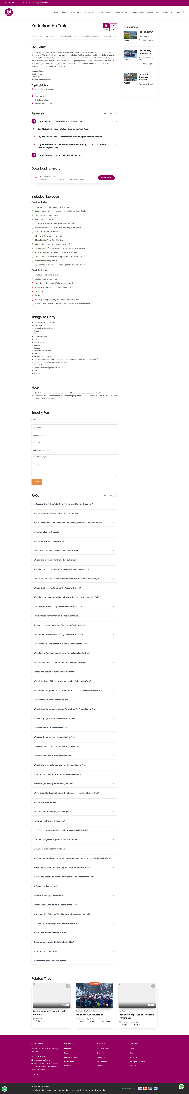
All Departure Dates (137, 1061)
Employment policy (99, 1090)
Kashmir (147, 36)
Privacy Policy (51, 1090)
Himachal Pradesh (146, 58)
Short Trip (101, 1053)
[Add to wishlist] (68, 986)
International (102, 1061)
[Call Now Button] (4, 1089)
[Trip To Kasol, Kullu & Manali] (130, 51)
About (63, 12)
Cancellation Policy (38, 1090)
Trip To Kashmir (146, 32)
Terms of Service (76, 1090)
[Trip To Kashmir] (130, 32)
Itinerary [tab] (52, 36)
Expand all (108, 113)
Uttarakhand (148, 84)
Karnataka (68, 1066)
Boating (79, 1011)
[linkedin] (13, 3)
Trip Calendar (89, 12)
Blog (157, 12)
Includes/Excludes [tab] (92, 36)
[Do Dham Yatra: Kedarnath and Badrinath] (51, 995)
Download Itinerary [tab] (70, 36)
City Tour (87, 1011)
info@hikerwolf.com (42, 2)
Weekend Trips (103, 1048)
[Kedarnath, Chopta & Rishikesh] (130, 74)
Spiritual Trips (102, 1066)
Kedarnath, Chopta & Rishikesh (144, 77)
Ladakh (150, 12)
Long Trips (101, 1057)
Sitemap (87, 1090)
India (141, 36)
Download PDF (106, 178)
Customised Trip (121, 12)
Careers (165, 12)
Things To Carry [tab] (112, 36)
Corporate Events (137, 12)
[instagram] (9, 3)
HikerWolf (47, 1087)
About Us (133, 1057)
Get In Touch (176, 12)
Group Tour (74, 12)
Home (56, 12)
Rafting (96, 1011)
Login (182, 3)
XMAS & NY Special (105, 12)
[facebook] (5, 3)
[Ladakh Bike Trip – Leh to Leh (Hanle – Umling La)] (137, 995)
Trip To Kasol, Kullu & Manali (145, 52)
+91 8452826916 (25, 2)
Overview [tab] (38, 36)
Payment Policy (63, 1090)
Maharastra (68, 1048)
